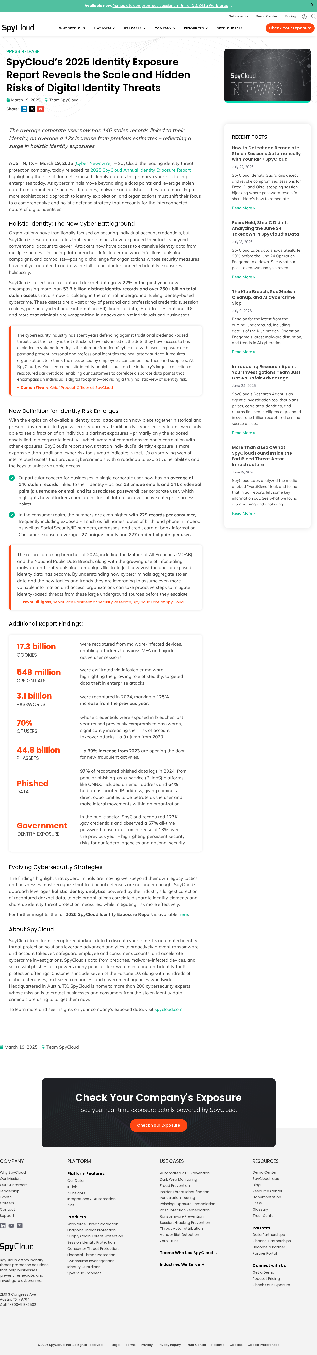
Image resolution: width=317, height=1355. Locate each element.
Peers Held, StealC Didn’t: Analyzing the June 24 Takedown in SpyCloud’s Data (265, 228)
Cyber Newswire (93, 163)
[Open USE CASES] (144, 28)
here (183, 914)
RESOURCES (266, 1161)
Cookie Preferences (263, 1345)
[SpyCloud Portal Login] (304, 16)
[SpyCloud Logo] (18, 28)
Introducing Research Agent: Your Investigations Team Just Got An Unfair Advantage (266, 372)
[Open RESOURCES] (206, 28)
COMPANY (12, 1161)
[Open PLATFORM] (113, 28)
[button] (24, 109)
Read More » (243, 207)
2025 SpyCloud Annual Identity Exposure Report (140, 170)
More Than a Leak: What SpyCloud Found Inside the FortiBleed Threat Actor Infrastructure (262, 456)
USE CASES (172, 1161)
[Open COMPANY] (174, 28)
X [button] (312, 5)
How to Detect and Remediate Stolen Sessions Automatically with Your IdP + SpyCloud (266, 153)
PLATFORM (79, 1161)
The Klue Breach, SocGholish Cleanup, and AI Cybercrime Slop (263, 297)
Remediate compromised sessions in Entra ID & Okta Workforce (170, 5)
